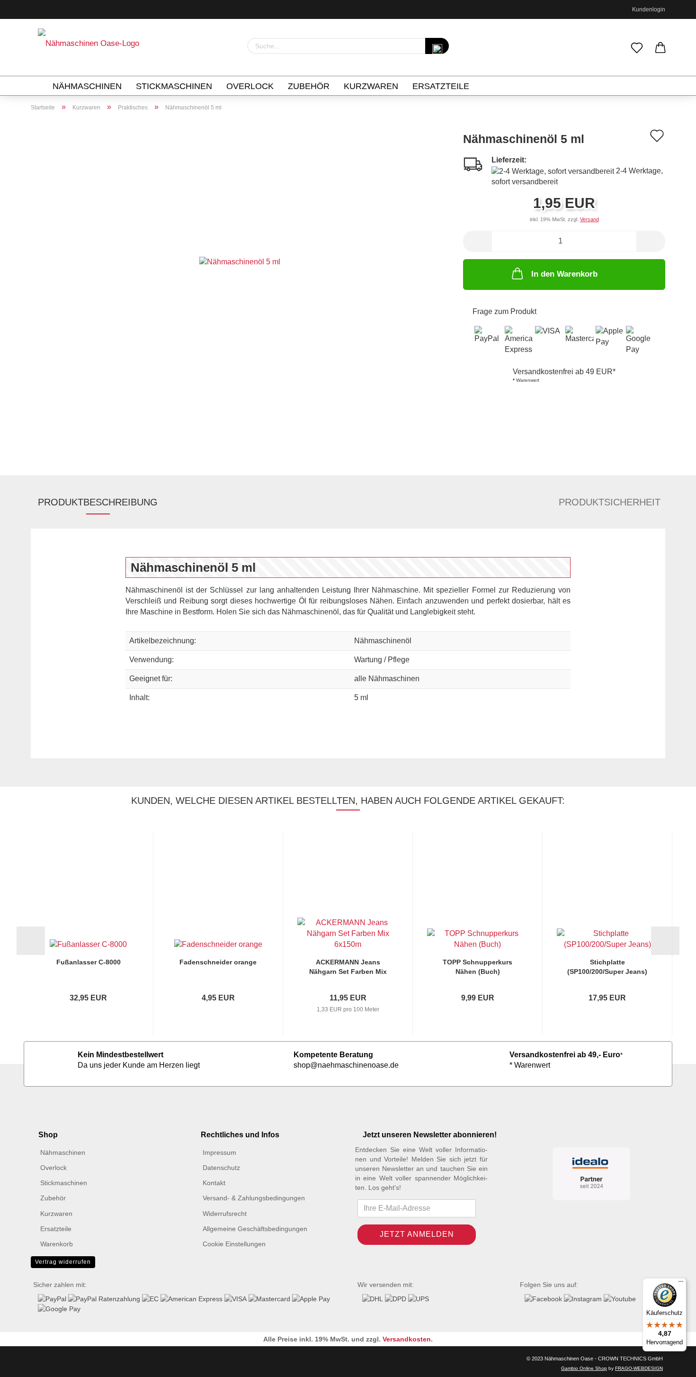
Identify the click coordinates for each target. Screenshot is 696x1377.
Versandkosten (407, 1339)
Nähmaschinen (87, 86)
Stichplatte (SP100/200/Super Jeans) (607, 966)
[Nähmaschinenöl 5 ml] (239, 261)
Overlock (250, 86)
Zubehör (309, 86)
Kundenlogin (647, 9)
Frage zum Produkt (504, 311)
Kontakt (214, 1183)
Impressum (219, 1152)
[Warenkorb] (660, 48)
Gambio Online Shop (584, 1368)
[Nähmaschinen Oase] (88, 47)
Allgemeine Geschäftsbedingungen (255, 1229)
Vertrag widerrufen (63, 1262)
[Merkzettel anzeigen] (637, 48)
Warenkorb (56, 1244)
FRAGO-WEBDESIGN (639, 1368)
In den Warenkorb (564, 274)
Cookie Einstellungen (234, 1244)
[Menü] (681, 1283)
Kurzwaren (371, 86)
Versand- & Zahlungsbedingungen (254, 1198)
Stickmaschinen (174, 86)
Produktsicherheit (609, 502)
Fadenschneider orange (218, 962)
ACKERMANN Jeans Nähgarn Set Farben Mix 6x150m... (348, 967)
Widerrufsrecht (225, 1213)
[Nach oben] (26, 1362)
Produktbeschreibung (98, 502)
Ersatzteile (440, 86)
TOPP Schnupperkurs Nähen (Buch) (477, 966)
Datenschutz (221, 1167)
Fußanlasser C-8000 (88, 962)
